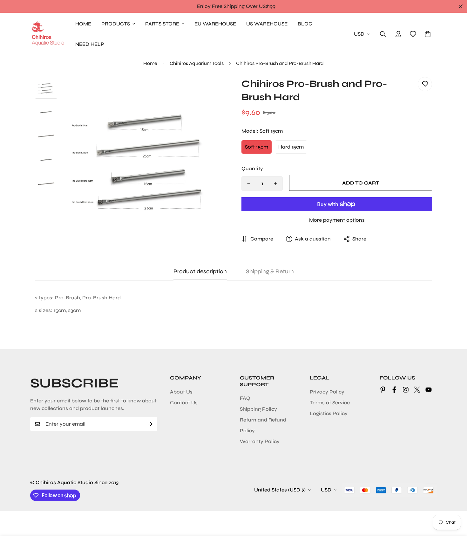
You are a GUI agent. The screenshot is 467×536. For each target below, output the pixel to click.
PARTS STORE (162, 24)
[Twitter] (417, 389)
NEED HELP (89, 44)
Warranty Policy (260, 441)
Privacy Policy (327, 392)
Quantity (252, 168)
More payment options (337, 220)
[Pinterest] (383, 389)
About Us (181, 392)
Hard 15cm (291, 147)
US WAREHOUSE (267, 24)
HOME (83, 24)
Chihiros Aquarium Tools (197, 63)
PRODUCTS (115, 24)
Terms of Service (330, 403)
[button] (427, 34)
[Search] (383, 34)
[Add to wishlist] (425, 84)
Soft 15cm (256, 147)
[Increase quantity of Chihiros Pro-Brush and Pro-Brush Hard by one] (275, 184)
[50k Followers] (406, 389)
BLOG (305, 24)
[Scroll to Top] (454, 501)
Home (150, 63)
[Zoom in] (212, 90)
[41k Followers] (394, 389)
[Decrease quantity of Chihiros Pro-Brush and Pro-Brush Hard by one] (249, 184)
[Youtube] (428, 389)
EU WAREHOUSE (215, 24)
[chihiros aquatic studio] (47, 34)
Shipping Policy (258, 409)
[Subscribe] (150, 424)
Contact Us (184, 403)
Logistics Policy (329, 413)
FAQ (245, 398)
